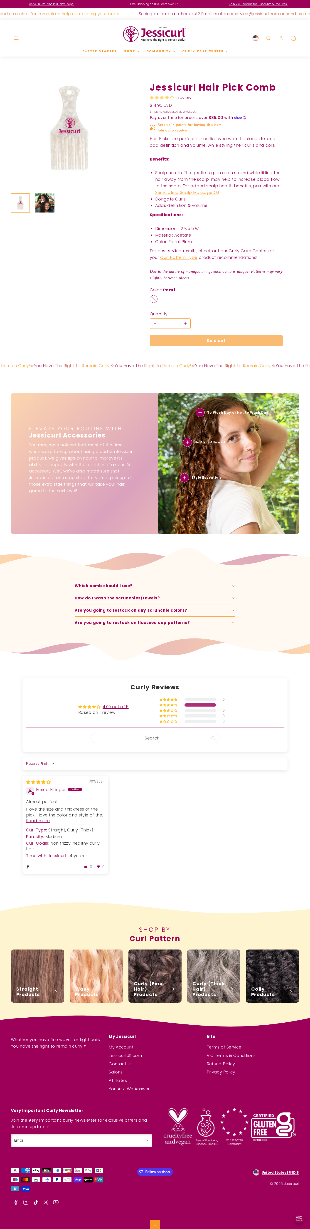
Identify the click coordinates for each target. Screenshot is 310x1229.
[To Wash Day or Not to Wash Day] (200, 412)
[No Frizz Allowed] (187, 442)
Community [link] (158, 51)
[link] (255, 38)
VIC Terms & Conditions (231, 1055)
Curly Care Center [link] (203, 51)
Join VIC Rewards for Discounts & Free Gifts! (258, 4)
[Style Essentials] (184, 477)
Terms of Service (224, 1047)
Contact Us (121, 1064)
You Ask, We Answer (129, 1089)
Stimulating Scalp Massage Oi (186, 192)
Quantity (159, 314)
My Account (121, 1047)
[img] (38, 782)
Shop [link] (129, 51)
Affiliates (118, 1080)
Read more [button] (38, 820)
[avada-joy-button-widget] (299, 1218)
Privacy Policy (221, 1072)
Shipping (156, 112)
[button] (16, 38)
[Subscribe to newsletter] (147, 1140)
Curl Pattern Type (178, 257)
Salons (116, 1072)
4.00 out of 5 (116, 707)
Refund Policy (221, 1064)
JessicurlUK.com (125, 1055)
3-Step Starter (100, 51)
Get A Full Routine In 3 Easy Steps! (51, 4)
